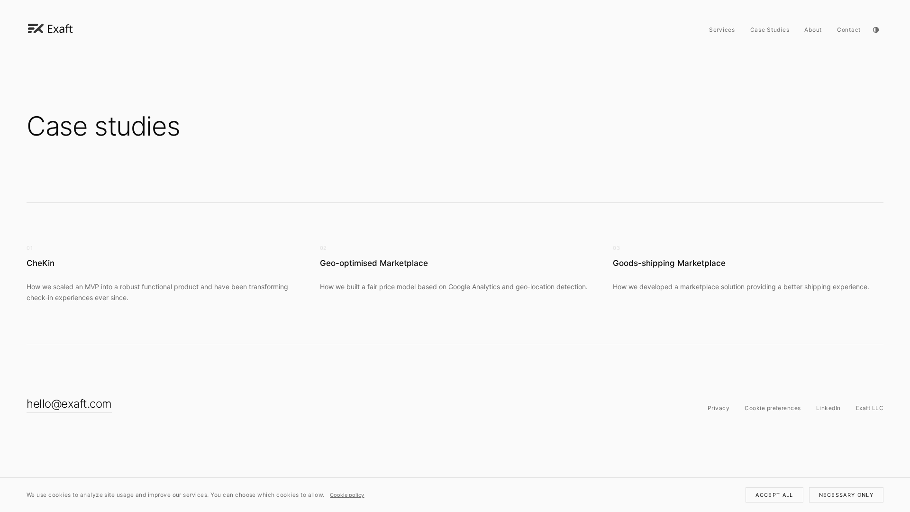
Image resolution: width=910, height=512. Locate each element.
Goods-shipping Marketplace (669, 263)
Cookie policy (347, 495)
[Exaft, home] (50, 30)
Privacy (718, 407)
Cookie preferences (773, 407)
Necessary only (846, 495)
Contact (849, 29)
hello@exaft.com (69, 404)
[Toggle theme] (875, 29)
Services (722, 29)
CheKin (41, 263)
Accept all (774, 495)
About (813, 29)
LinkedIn (828, 407)
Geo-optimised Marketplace (374, 263)
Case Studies (770, 29)
